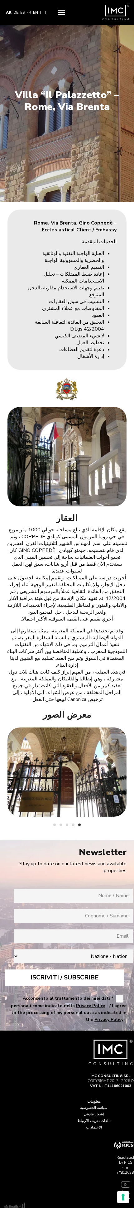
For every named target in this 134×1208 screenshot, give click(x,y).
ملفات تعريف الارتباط (93, 1120)
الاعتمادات (94, 1127)
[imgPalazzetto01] (67, 772)
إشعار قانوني (94, 1114)
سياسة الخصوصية (94, 1107)
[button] (61, 12)
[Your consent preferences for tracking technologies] (123, 1197)
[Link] (124, 1185)
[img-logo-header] (115, 12)
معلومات (94, 1101)
